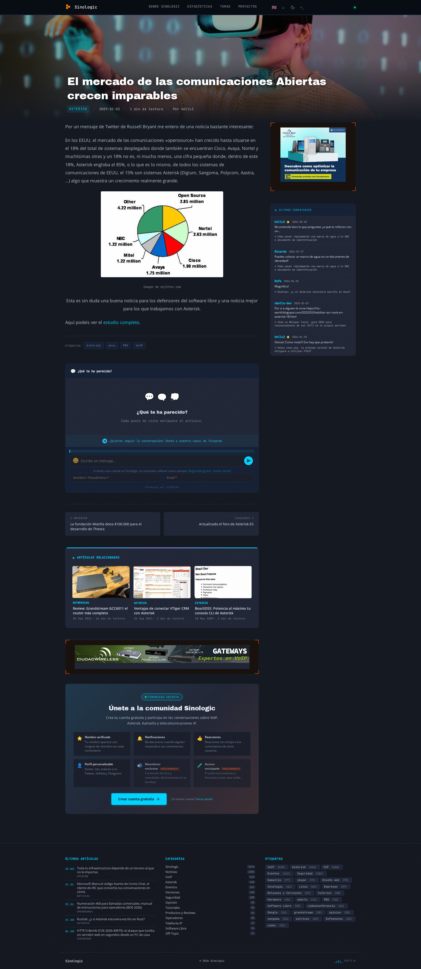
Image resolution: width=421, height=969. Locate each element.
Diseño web (335, 880)
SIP (331, 867)
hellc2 (187, 109)
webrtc (307, 899)
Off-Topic (209, 933)
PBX (125, 345)
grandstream (308, 912)
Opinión (209, 902)
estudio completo (121, 322)
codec (276, 925)
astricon (307, 918)
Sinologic (209, 867)
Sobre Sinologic (164, 6)
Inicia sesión (204, 799)
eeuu (112, 345)
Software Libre (209, 928)
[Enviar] (248, 460)
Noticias (209, 872)
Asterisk (78, 109)
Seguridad (209, 897)
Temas (225, 6)
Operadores (209, 918)
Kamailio (279, 880)
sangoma (278, 918)
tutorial (329, 893)
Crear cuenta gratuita (136, 799)
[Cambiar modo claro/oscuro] (293, 7)
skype (306, 880)
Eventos (209, 887)
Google (277, 912)
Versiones (209, 892)
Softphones (339, 918)
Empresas (335, 886)
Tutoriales (209, 908)
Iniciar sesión (222, 471)
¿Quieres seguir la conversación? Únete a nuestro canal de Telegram (165, 441)
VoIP (139, 345)
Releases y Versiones (289, 893)
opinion (339, 912)
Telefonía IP (209, 923)
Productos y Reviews (209, 913)
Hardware (279, 899)
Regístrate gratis (200, 471)
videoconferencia (326, 906)
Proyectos (247, 6)
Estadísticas (199, 6)
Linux (308, 886)
